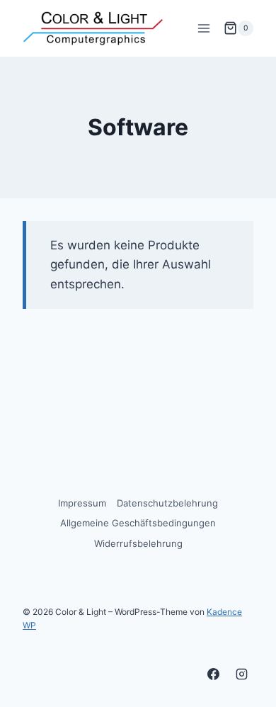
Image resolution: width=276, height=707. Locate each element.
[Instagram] (241, 674)
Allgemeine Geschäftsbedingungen (138, 522)
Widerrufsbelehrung (138, 543)
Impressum (82, 503)
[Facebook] (214, 674)
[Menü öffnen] (203, 28)
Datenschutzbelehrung (167, 503)
